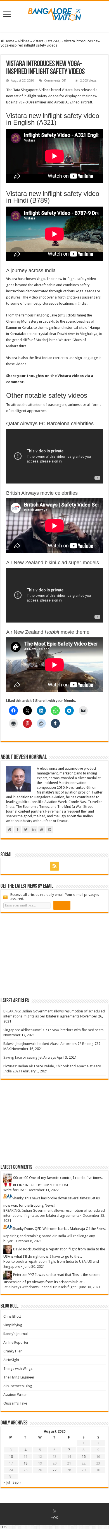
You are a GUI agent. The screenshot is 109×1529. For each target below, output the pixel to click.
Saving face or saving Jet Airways (29, 1057)
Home (9, 41)
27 (54, 1470)
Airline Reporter (16, 1342)
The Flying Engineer (18, 1377)
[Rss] (54, 866)
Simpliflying (12, 1325)
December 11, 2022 (43, 1190)
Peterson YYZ (23, 1275)
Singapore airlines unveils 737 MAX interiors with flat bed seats (53, 1030)
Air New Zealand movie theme (47, 632)
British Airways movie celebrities (42, 493)
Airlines (23, 41)
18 (25, 1463)
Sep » (17, 1482)
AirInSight (11, 1360)
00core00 (20, 1178)
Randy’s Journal (15, 1334)
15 (84, 1456)
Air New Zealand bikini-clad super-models (52, 562)
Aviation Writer (15, 1394)
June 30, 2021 (34, 1266)
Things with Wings (17, 1368)
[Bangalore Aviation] (54, 13)
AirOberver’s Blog (17, 1386)
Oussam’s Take (15, 1403)
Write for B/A (13, 1190)
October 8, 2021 (29, 1241)
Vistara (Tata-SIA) (47, 41)
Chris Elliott (12, 1316)
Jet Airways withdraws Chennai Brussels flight (39, 1287)
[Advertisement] (42, 955)
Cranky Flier (12, 1351)
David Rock (22, 1249)
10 (11, 1456)
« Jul (6, 1482)
